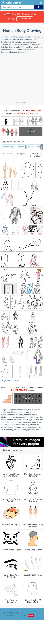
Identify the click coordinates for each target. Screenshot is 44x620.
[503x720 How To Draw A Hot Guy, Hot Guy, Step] (5, 231)
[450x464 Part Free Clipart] (35, 303)
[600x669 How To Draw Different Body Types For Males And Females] (15, 231)
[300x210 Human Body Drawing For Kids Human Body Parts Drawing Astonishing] (13, 261)
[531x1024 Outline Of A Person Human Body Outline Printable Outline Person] (5, 303)
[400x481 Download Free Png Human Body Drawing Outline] (27, 171)
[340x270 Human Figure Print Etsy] (9, 289)
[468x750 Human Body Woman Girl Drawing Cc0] (38, 276)
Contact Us (21, 615)
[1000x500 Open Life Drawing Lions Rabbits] (30, 289)
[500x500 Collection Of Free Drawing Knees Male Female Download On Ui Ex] (20, 372)
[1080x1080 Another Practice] (36, 343)
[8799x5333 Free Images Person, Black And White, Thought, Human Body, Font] (29, 199)
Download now (24, 19)
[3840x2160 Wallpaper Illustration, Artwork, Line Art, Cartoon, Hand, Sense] (33, 316)
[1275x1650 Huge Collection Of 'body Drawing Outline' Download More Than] (7, 245)
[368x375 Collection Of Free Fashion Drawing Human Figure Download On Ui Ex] (36, 372)
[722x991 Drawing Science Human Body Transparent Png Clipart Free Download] (5, 185)
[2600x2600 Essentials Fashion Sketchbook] (18, 185)
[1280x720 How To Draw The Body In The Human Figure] (32, 231)
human (21, 147)
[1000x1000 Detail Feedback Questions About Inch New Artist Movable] (10, 171)
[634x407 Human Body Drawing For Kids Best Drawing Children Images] (29, 245)
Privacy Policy (9, 615)
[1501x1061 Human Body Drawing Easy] (32, 329)
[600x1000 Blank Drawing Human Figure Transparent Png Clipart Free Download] (38, 357)
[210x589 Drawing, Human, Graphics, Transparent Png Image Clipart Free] (40, 170)
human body (8, 147)
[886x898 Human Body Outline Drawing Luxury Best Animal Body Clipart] (8, 276)
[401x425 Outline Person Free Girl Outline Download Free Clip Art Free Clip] (18, 303)
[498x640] (7, 199)
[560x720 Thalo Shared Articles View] (6, 343)
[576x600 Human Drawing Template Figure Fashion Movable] (24, 276)
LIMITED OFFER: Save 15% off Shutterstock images (22, 387)
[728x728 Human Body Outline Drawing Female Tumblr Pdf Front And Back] (34, 261)
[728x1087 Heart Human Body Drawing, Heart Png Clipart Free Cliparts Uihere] (37, 216)
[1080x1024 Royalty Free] (16, 316)
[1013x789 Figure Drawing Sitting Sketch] (34, 185)
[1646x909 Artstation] (16, 357)
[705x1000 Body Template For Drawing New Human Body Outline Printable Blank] (6, 372)
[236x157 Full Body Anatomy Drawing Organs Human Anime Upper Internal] (15, 216)
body (30, 147)
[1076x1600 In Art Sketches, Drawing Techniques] (4, 316)
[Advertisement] (22, 78)
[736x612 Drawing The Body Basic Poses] (10, 329)
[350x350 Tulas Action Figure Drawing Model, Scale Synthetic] (20, 343)
